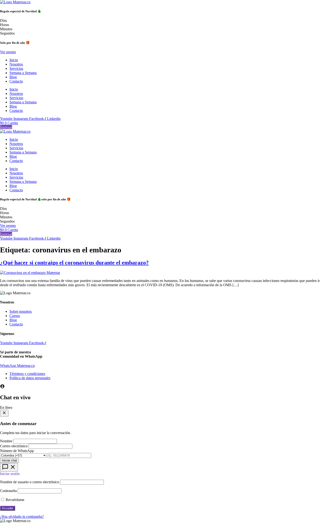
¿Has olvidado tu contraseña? (22, 516)
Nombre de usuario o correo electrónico (29, 482)
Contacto (16, 81)
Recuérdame (14, 500)
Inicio (13, 60)
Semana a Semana (23, 73)
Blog (13, 77)
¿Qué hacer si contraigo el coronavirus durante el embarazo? (74, 262)
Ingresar (6, 127)
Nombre (6, 441)
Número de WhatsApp (17, 451)
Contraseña (8, 491)
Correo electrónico (14, 446)
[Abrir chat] (9, 467)
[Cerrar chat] (4, 413)
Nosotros (16, 64)
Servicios (16, 68)
